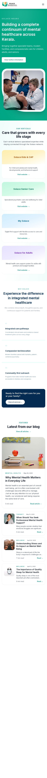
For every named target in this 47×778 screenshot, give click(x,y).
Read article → (36, 504)
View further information (13, 60)
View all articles (23, 431)
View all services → (15, 402)
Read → (40, 532)
